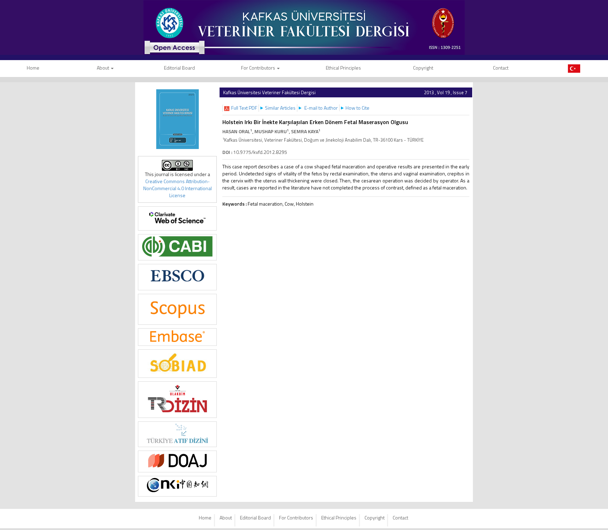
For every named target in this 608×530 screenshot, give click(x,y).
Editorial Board (179, 67)
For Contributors (258, 67)
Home (205, 517)
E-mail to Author (321, 107)
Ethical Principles (343, 67)
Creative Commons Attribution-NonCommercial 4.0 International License (177, 188)
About (103, 67)
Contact (500, 67)
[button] (244, 107)
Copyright (423, 67)
